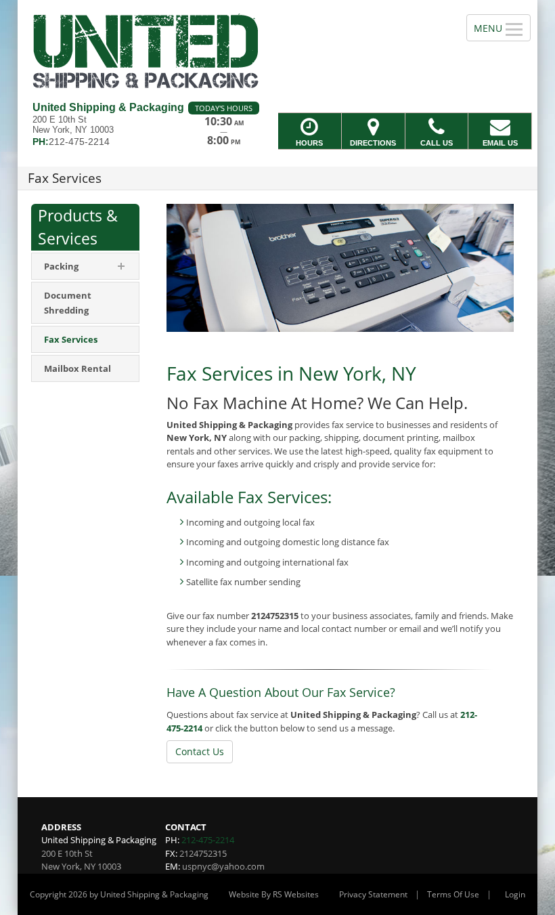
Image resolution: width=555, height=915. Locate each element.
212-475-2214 (207, 840)
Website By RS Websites (274, 894)
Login (515, 894)
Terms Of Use (453, 894)
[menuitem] (85, 302)
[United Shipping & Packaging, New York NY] (277, 51)
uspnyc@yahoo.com (223, 866)
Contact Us (199, 751)
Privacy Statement (373, 894)
